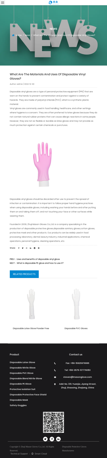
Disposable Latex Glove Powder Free (31, 328)
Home (19, 35)
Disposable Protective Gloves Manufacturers (74, 449)
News (27, 35)
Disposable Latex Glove (22, 362)
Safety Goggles (18, 405)
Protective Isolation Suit (22, 389)
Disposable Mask (19, 399)
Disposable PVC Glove (21, 373)
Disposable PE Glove (20, 383)
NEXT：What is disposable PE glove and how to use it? (37, 263)
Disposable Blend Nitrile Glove (26, 378)
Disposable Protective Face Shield (28, 394)
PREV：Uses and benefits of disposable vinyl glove (35, 259)
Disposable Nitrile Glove (22, 367)
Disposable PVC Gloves (76, 328)
